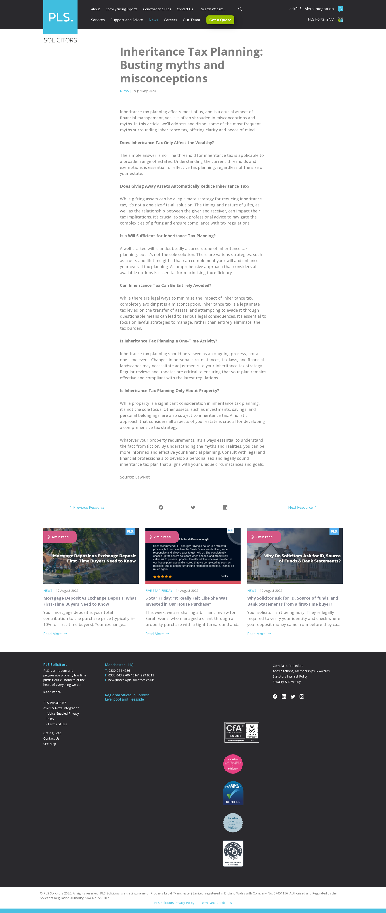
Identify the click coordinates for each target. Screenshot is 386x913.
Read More (52, 633)
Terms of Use (57, 724)
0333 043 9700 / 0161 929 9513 (131, 675)
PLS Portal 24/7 (54, 703)
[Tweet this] (193, 507)
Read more (52, 692)
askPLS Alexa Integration (61, 708)
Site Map (49, 744)
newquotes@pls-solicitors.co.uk (131, 680)
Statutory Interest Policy (290, 676)
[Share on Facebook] (161, 507)
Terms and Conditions (216, 902)
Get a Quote (52, 733)
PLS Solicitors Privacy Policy (174, 902)
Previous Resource (88, 507)
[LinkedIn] (225, 507)
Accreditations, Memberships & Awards (301, 671)
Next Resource (301, 507)
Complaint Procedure (288, 665)
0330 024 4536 (119, 670)
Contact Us (51, 738)
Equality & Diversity (287, 682)
